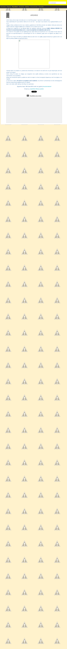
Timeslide (41, 6)
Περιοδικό (15, 6)
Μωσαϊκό (21, 6)
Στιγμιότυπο (34, 6)
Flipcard (9, 6)
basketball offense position (37, 89)
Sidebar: (27, 6)
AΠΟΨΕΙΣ (34, 15)
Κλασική (3, 6)
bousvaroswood (47, 86)
